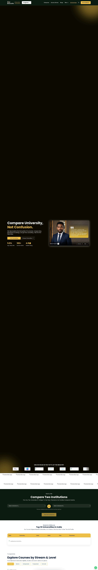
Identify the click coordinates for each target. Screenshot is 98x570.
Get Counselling (14, 238)
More (66, 2)
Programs (26, 2)
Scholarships (73, 2)
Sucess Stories (54, 2)
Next (85, 243)
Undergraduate (26, 563)
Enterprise (46, 2)
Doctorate (44, 563)
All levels (11, 563)
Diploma (17, 563)
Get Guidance (85, 2)
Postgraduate (36, 563)
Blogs (61, 2)
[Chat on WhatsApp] (95, 567)
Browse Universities (27, 238)
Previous (79, 243)
